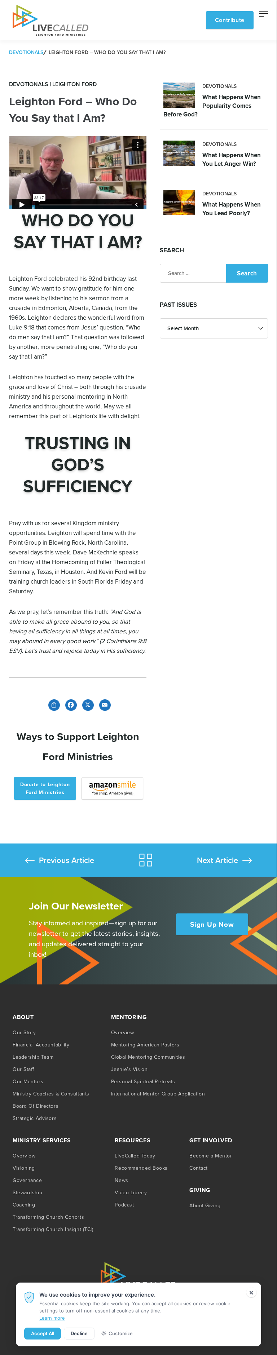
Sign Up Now (212, 924)
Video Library (131, 1192)
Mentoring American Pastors (145, 1044)
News (121, 1180)
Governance (27, 1180)
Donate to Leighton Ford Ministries (45, 788)
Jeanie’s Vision (129, 1069)
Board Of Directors (35, 1106)
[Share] (52, 704)
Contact (198, 1168)
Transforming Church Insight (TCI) (53, 1229)
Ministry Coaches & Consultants (51, 1093)
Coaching (24, 1204)
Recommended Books (141, 1168)
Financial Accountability (41, 1044)
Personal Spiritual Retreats (143, 1081)
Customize (121, 1333)
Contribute (230, 20)
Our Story (24, 1032)
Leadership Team (33, 1056)
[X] (86, 704)
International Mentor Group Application (158, 1093)
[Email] (103, 704)
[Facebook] (69, 704)
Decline (79, 1333)
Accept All (42, 1333)
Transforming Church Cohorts (48, 1217)
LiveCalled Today (135, 1155)
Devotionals (26, 52)
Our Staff (23, 1069)
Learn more (52, 1318)
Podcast (124, 1204)
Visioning (24, 1168)
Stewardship (27, 1192)
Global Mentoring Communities (148, 1056)
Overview (122, 1032)
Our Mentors (28, 1081)
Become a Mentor (210, 1155)
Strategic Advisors (35, 1118)
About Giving (205, 1205)
